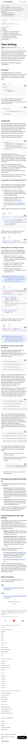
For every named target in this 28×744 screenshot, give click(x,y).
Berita (2, 635)
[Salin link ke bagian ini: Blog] (5, 585)
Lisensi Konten (10, 611)
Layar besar (3, 661)
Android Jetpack (13, 47)
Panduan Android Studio (6, 693)
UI (21, 19)
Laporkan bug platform (5, 706)
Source (2, 633)
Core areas (17, 19)
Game (2, 645)
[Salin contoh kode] (26, 86)
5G (1, 655)
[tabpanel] (14, 90)
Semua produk (4, 729)
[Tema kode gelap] (24, 86)
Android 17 (3, 675)
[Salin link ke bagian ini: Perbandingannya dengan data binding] (8, 518)
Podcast (2, 640)
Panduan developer (5, 695)
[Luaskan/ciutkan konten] (10, 27)
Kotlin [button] (10, 83)
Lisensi (6, 734)
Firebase (3, 725)
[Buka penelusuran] (19, 1)
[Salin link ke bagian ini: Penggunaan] (11, 121)
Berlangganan (22, 737)
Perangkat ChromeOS (5, 665)
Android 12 (3, 685)
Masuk (25, 1)
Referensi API (3, 697)
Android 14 (3, 681)
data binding (12, 520)
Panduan (4, 21)
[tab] (4, 83)
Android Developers (5, 19)
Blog (2, 638)
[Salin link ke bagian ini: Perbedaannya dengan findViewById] (3, 481)
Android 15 (3, 679)
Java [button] (9, 213)
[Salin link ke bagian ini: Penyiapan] (10, 70)
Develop (11, 19)
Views (25, 19)
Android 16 (3, 677)
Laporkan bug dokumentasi (6, 708)
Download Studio (4, 699)
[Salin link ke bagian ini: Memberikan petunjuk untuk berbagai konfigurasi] (9, 347)
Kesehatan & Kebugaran (6, 649)
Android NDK (3, 701)
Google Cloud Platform (6, 727)
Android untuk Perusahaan (6, 629)
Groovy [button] (4, 83)
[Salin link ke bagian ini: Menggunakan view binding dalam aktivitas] (2, 182)
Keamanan (3, 631)
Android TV (3, 669)
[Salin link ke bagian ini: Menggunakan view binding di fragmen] (25, 247)
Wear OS (3, 663)
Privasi (2, 653)
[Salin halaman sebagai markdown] (23, 48)
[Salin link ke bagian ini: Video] (6, 593)
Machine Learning (4, 647)
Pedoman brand (12, 734)
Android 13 (3, 683)
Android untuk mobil (5, 667)
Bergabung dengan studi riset (7, 713)
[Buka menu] (2, 1)
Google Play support (5, 711)
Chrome (2, 723)
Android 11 (3, 687)
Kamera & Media (4, 651)
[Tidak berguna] (17, 24)
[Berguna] (15, 24)
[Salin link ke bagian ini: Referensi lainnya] (15, 577)
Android (2, 627)
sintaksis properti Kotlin (15, 200)
